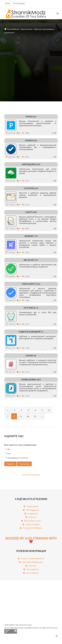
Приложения (26, 29)
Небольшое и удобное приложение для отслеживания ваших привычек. (37, 266)
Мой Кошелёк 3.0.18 (31, 164)
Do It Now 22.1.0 (31, 308)
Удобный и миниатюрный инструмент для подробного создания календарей (37, 337)
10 (28, 416)
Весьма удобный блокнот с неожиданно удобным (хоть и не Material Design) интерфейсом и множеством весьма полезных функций (37, 220)
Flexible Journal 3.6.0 (31, 379)
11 (35, 416)
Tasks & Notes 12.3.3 (31, 284)
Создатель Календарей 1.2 (31, 331)
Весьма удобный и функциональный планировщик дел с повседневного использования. (37, 147)
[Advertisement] (31, 65)
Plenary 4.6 (31, 355)
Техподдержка (32, 510)
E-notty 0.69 (30, 212)
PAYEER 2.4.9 (31, 116)
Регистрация (19, 3)
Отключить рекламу (31, 474)
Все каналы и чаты (32, 520)
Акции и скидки (32, 524)
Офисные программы (44, 29)
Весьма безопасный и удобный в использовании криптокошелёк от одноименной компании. (37, 123)
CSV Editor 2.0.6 (31, 188)
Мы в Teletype (32, 573)
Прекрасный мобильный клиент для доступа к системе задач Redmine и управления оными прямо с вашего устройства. (37, 244)
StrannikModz (13, 29)
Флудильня (32, 513)
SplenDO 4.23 (31, 140)
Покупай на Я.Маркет (32, 528)
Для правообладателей (32, 562)
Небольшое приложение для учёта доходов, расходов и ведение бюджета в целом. (37, 171)
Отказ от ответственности (32, 558)
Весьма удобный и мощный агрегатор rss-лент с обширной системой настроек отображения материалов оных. (37, 362)
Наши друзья (32, 569)
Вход (7, 3)
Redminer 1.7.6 (31, 236)
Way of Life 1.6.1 (31, 260)
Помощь (32, 565)
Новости (32, 517)
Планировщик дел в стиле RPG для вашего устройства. (37, 313)
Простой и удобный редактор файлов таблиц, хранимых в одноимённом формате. (37, 195)
